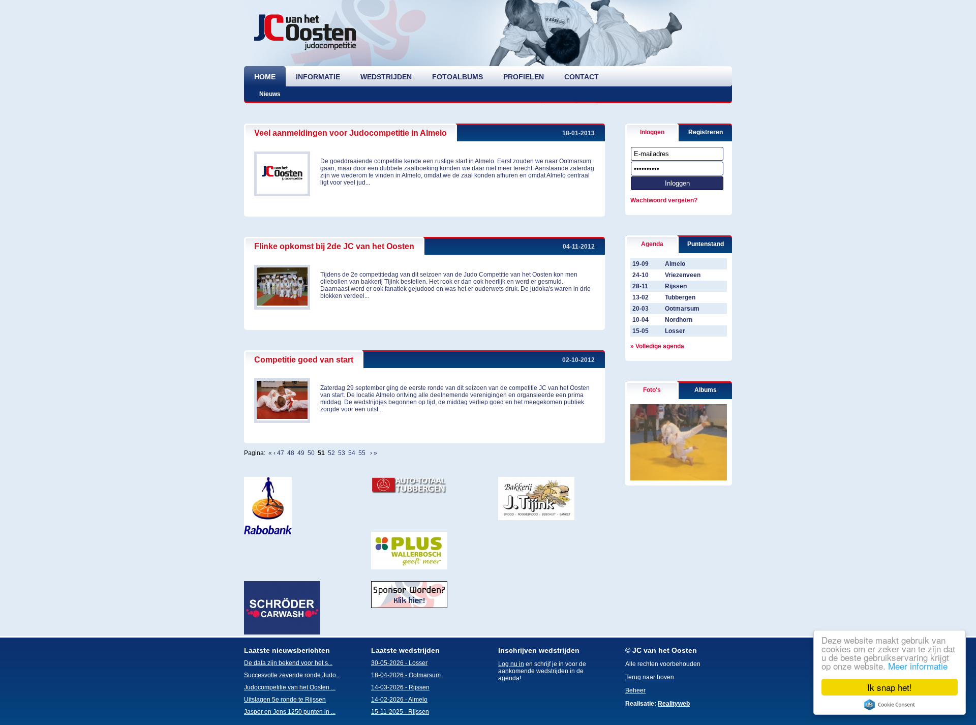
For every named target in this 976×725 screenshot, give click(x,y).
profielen (523, 77)
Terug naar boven (649, 677)
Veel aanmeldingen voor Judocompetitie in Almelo (350, 133)
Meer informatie (918, 665)
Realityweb (674, 703)
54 (351, 453)
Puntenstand (705, 244)
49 (300, 453)
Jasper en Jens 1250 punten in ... (290, 711)
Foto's (652, 390)
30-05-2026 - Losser (399, 663)
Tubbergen (680, 297)
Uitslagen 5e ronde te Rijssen (285, 699)
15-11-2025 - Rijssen (400, 711)
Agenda (652, 244)
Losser (675, 331)
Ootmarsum (682, 308)
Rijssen (676, 286)
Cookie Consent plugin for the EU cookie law (889, 704)
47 (280, 453)
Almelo (675, 263)
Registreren (705, 132)
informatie (318, 77)
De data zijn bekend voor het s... (288, 663)
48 (290, 453)
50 (311, 453)
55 (361, 453)
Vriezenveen (682, 275)
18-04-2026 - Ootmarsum (406, 675)
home (265, 77)
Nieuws (270, 94)
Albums (705, 390)
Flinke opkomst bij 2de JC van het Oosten (334, 246)
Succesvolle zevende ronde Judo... (292, 675)
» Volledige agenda (657, 346)
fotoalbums (457, 77)
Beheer (635, 690)
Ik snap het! (889, 687)
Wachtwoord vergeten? (663, 200)
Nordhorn (678, 319)
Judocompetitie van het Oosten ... (290, 687)
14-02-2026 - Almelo (399, 699)
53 (341, 453)
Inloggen (652, 132)
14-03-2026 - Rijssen (400, 687)
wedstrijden (386, 77)
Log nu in (511, 664)
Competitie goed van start (303, 359)
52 (331, 453)
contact (581, 77)
